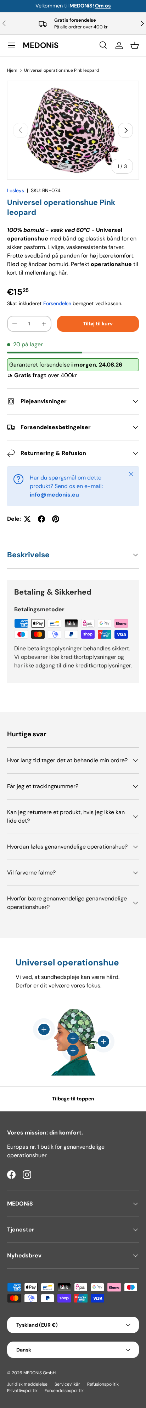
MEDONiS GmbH (39, 1373)
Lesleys (15, 190)
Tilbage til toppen (73, 1098)
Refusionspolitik (103, 1384)
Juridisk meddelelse (27, 1384)
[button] (134, 45)
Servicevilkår (67, 1384)
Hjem (12, 70)
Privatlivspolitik (22, 1390)
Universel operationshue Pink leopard (61, 70)
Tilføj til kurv (98, 323)
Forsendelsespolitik (64, 1390)
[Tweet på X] (27, 519)
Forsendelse (57, 303)
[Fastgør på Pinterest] (56, 519)
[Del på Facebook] (41, 519)
